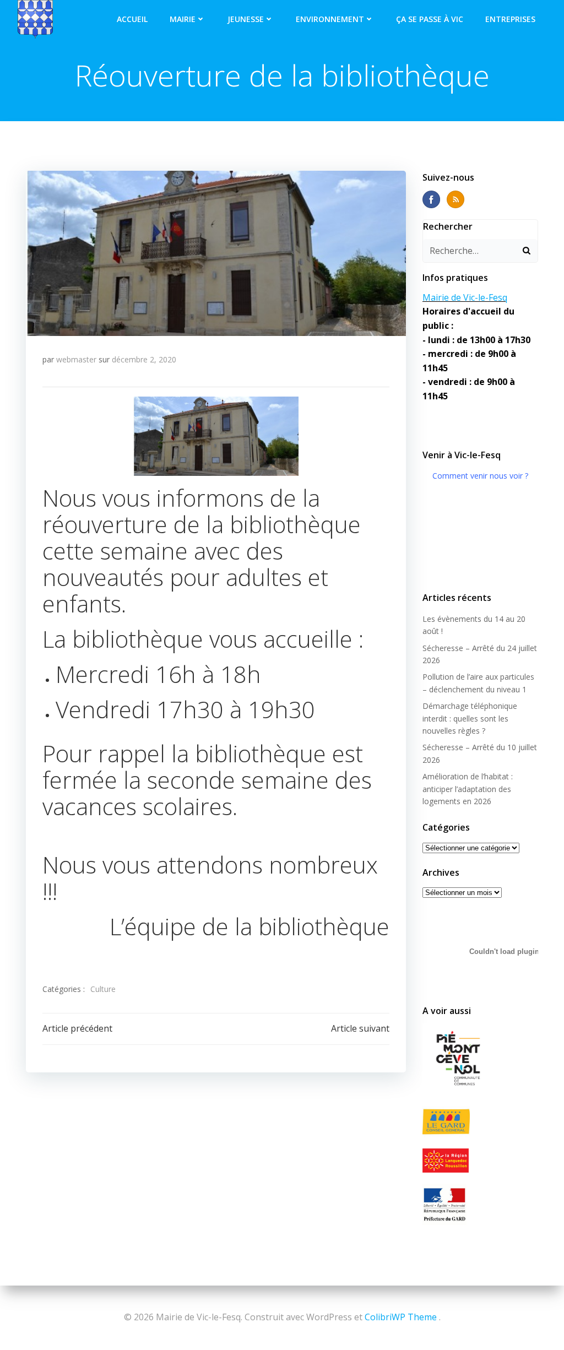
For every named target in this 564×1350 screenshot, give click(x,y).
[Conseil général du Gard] (480, 1121)
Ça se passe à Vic (429, 19)
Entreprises (510, 19)
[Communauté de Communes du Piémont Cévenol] (480, 1059)
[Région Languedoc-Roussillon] (480, 1160)
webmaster (76, 359)
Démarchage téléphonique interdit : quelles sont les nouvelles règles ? (469, 718)
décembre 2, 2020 (144, 359)
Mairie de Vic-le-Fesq (464, 297)
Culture (103, 989)
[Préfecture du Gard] (480, 1204)
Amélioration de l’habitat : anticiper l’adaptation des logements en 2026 (467, 788)
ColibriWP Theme (401, 1317)
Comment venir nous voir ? (480, 475)
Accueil (132, 19)
